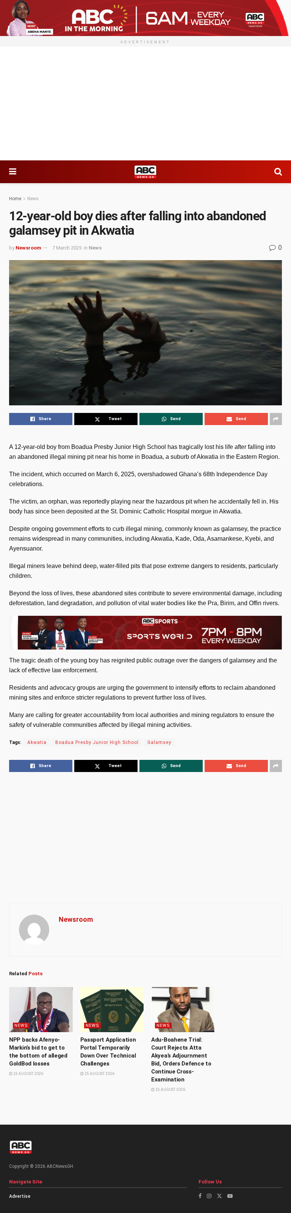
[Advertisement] (145, 103)
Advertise (19, 1196)
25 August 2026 (28, 1074)
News (33, 198)
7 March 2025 (66, 248)
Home (15, 198)
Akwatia (37, 742)
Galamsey (159, 742)
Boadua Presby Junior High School (97, 742)
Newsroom (28, 248)
